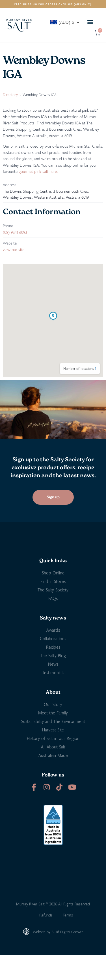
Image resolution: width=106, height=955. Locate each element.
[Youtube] (72, 787)
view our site (13, 249)
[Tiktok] (59, 787)
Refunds (46, 915)
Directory (10, 94)
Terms (68, 915)
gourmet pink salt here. (38, 171)
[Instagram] (46, 787)
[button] (90, 22)
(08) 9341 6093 (15, 232)
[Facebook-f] (34, 787)
